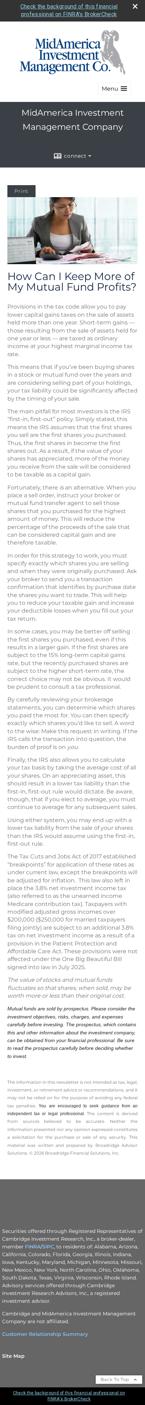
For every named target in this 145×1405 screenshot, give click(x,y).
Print (21, 191)
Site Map (13, 1356)
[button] (114, 89)
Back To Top (116, 1379)
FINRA (32, 1246)
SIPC (48, 1246)
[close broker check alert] (135, 6)
